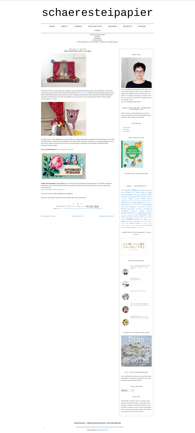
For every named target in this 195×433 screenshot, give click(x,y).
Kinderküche (130, 200)
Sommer (142, 211)
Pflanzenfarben (141, 206)
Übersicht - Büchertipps (135, 279)
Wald (136, 215)
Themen (78, 26)
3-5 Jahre (124, 190)
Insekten (149, 198)
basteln (129, 219)
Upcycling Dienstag (94, 208)
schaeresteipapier (97, 13)
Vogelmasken (130, 215)
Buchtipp (53, 99)
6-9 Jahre (132, 190)
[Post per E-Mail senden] (86, 206)
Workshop (136, 217)
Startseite (78, 216)
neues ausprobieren (135, 225)
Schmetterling (125, 211)
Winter (150, 215)
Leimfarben (149, 200)
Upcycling (141, 213)
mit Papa (143, 223)
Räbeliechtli (139, 209)
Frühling (130, 198)
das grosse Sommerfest (134, 221)
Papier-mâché (124, 206)
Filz (151, 196)
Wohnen (112, 26)
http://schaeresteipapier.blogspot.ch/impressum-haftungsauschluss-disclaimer (100, 427)
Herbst (143, 198)
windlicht (133, 227)
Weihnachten (143, 215)
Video (98, 30)
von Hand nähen (125, 227)
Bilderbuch (129, 194)
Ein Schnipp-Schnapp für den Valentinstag (139, 304)
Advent (142, 190)
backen (123, 219)
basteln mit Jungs (140, 219)
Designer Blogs (103, 430)
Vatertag (123, 215)
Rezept (123, 209)
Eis (142, 196)
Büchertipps (95, 26)
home (52, 26)
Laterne (143, 200)
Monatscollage (137, 203)
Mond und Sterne (147, 202)
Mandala (123, 202)
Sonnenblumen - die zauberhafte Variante (139, 317)
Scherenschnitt (147, 209)
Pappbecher (132, 206)
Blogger (137, 234)
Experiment (146, 196)
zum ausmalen (139, 227)
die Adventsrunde (147, 221)
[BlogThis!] (91, 206)
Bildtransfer (137, 194)
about (64, 26)
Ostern (149, 205)
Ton (137, 213)
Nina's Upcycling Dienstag (64, 149)
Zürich (142, 217)
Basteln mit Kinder (133, 192)
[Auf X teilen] (94, 206)
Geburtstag (137, 198)
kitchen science (134, 223)
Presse (142, 26)
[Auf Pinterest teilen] (98, 206)
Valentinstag (148, 213)
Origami (144, 204)
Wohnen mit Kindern (127, 217)
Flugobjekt (124, 198)
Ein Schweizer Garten (134, 196)
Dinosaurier (124, 196)
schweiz (144, 225)
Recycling (149, 206)
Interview (123, 200)
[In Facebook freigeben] (96, 206)
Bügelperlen (144, 194)
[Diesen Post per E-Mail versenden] (89, 206)
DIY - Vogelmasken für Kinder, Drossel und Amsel (140, 267)
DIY (61, 208)
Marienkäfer (129, 202)
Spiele (129, 213)
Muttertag (123, 204)
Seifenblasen (134, 211)
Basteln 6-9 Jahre (138, 291)
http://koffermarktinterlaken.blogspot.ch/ (53, 189)
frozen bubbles (125, 223)
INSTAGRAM (126, 127)
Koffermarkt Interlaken (74, 208)
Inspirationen (83, 93)
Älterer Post (48, 216)
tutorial (149, 225)
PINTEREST (126, 131)
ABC (138, 190)
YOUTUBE (126, 129)
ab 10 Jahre (148, 217)
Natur (128, 204)
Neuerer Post (106, 216)
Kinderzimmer (137, 200)
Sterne (133, 213)
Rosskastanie (131, 209)
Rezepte (127, 26)
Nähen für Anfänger (136, 204)
